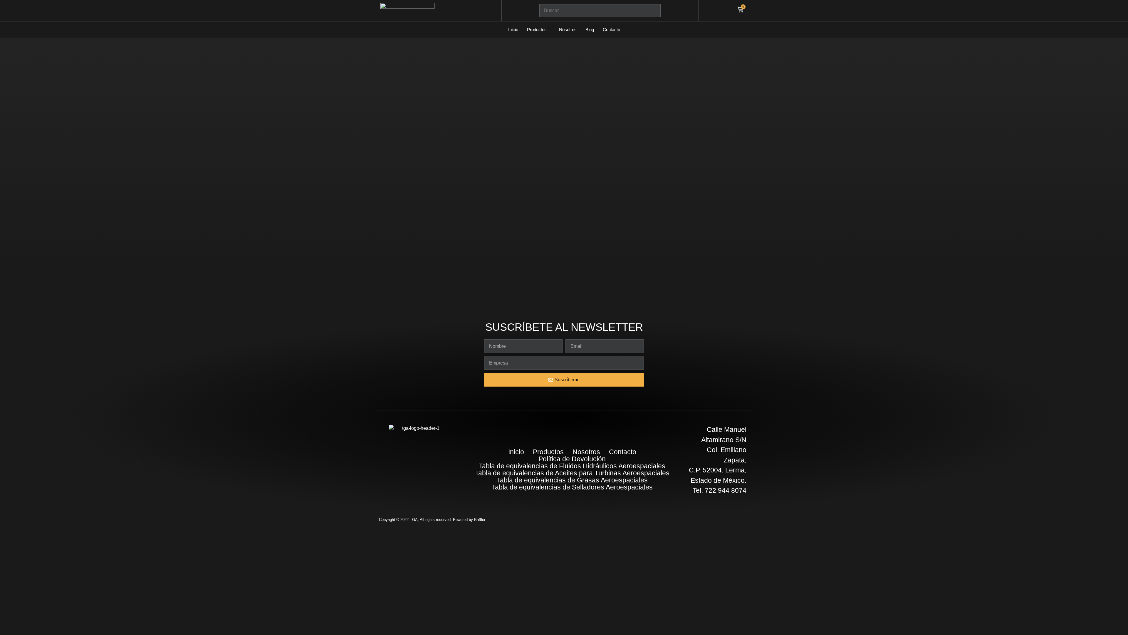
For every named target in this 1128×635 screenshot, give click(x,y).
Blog (589, 29)
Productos (537, 29)
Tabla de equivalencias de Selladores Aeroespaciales (572, 487)
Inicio (513, 29)
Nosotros (568, 29)
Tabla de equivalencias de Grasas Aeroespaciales (572, 480)
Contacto (611, 29)
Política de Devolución (572, 458)
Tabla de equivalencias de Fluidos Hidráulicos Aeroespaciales (572, 465)
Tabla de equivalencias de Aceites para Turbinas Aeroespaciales (572, 473)
